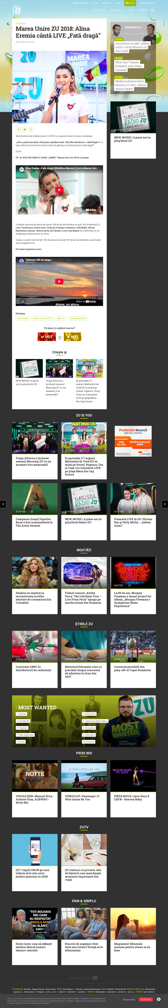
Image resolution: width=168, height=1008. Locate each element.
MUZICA (142, 10)
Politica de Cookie (129, 999)
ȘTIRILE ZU (84, 624)
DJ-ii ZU (95, 3)
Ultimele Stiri (150, 989)
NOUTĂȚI (84, 550)
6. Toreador (89, 727)
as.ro (54, 992)
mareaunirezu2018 (78, 318)
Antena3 (79, 989)
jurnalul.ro (82, 992)
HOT (48, 337)
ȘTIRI (131, 10)
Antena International (92, 989)
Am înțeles (147, 999)
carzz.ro (131, 992)
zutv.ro (48, 992)
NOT (74, 337)
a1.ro (142, 989)
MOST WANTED (37, 707)
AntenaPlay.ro (68, 989)
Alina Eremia (23, 318)
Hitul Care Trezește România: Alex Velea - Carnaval (129, 66)
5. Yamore (22, 727)
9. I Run (20, 741)
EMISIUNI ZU (117, 10)
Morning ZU (133, 27)
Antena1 (27, 989)
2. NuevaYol (89, 713)
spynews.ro (18, 992)
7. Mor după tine (25, 734)
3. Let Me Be (23, 721)
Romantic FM (120, 989)
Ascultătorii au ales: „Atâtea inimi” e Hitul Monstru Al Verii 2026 (132, 47)
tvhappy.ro (41, 992)
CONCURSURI (99, 10)
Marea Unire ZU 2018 (42, 318)
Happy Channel (38, 989)
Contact (118, 3)
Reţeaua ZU (106, 3)
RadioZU (110, 989)
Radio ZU (61, 318)
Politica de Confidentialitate (60, 1003)
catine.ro (62, 992)
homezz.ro (122, 992)
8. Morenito (89, 734)
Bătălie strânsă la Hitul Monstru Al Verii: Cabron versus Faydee (130, 85)
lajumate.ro (112, 992)
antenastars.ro (29, 992)
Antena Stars (50, 989)
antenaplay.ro (101, 992)
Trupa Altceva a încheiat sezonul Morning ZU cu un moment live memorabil (56, 387)
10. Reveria (88, 741)
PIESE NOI (84, 753)
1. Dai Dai (21, 713)
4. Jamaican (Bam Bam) (95, 721)
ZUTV (59, 989)
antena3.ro (71, 992)
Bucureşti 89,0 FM (148, 3)
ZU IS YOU (21, 23)
